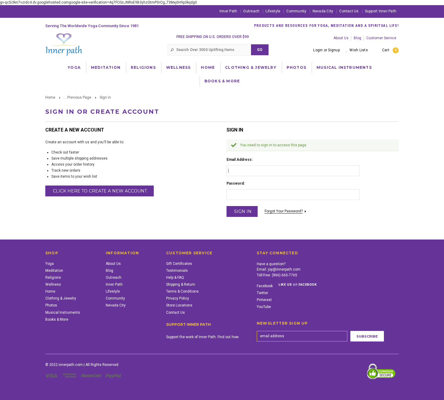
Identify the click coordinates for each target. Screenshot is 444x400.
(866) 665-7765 (284, 275)
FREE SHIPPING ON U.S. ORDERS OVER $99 (212, 37)
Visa (52, 375)
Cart (389, 50)
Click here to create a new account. (100, 191)
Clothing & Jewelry (250, 67)
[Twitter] (70, 11)
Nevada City (323, 11)
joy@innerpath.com (284, 269)
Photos (296, 67)
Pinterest (264, 300)
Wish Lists (358, 50)
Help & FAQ (175, 277)
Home (208, 67)
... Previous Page (77, 97)
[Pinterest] (60, 11)
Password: (236, 183)
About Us (341, 38)
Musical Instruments (344, 67)
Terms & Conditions (182, 291)
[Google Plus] (90, 11)
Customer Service (381, 38)
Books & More (222, 81)
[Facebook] (50, 11)
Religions (143, 67)
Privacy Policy (177, 298)
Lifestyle (272, 11)
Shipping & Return (180, 284)
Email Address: (240, 159)
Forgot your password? (284, 211)
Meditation (106, 67)
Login (318, 50)
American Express (70, 375)
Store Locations (179, 305)
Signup (333, 50)
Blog (357, 38)
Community (296, 11)
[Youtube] (80, 11)
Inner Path (228, 11)
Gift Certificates (179, 264)
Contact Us (349, 11)
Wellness (178, 67)
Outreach (251, 11)
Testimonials (177, 270)
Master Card (91, 375)
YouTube (264, 307)
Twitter (262, 293)
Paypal (113, 375)
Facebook (265, 286)
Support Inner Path (380, 11)
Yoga (74, 67)
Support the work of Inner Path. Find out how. (202, 337)
